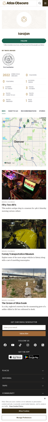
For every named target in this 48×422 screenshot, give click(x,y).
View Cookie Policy (16, 406)
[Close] (44, 398)
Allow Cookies (24, 411)
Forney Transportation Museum (18, 254)
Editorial (7, 378)
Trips (4, 386)
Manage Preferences (24, 418)
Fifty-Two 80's (9, 205)
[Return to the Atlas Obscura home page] (16, 3)
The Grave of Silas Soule (14, 303)
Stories (42, 111)
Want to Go (13, 111)
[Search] (39, 3)
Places (5, 371)
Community (8, 393)
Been (3, 111)
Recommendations (28, 111)
